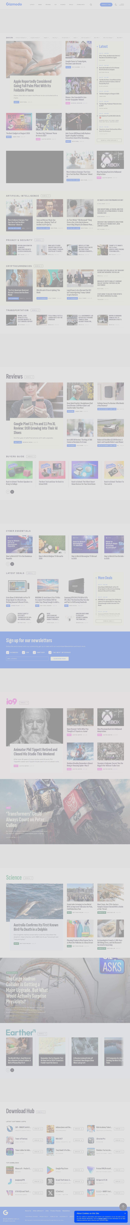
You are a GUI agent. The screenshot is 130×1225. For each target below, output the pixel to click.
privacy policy (102, 1218)
